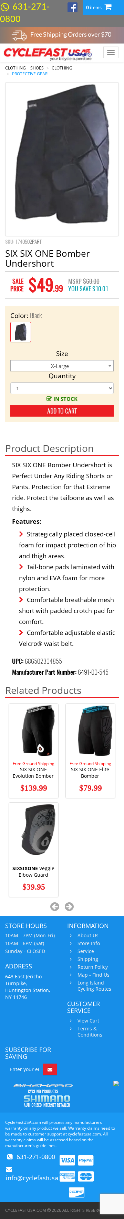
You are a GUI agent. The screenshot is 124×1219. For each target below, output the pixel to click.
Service (86, 951)
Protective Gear (30, 74)
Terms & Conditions (90, 1032)
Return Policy (93, 967)
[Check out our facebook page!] (73, 7)
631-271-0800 (36, 1157)
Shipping (88, 959)
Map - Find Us (94, 975)
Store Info (89, 943)
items (94, 7)
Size (62, 353)
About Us (88, 935)
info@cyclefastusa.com (39, 1178)
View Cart (88, 1021)
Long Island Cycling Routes (94, 986)
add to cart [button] (62, 411)
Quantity (62, 375)
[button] (55, 906)
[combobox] (62, 365)
